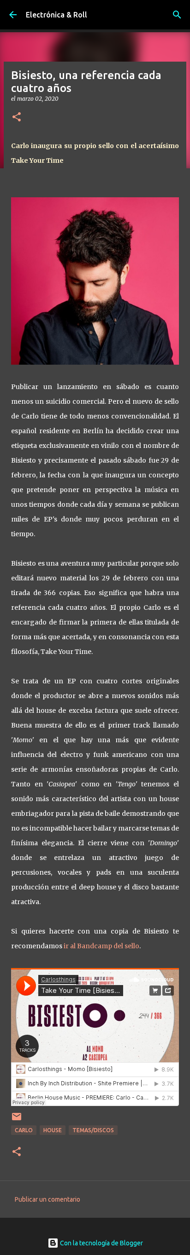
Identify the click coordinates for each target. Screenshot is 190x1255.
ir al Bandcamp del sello (101, 946)
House (52, 1130)
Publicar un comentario (47, 1199)
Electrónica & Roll (56, 15)
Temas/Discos (93, 1130)
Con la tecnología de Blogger (101, 1243)
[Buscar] (177, 15)
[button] (16, 117)
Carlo (24, 1130)
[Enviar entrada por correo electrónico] (16, 1120)
